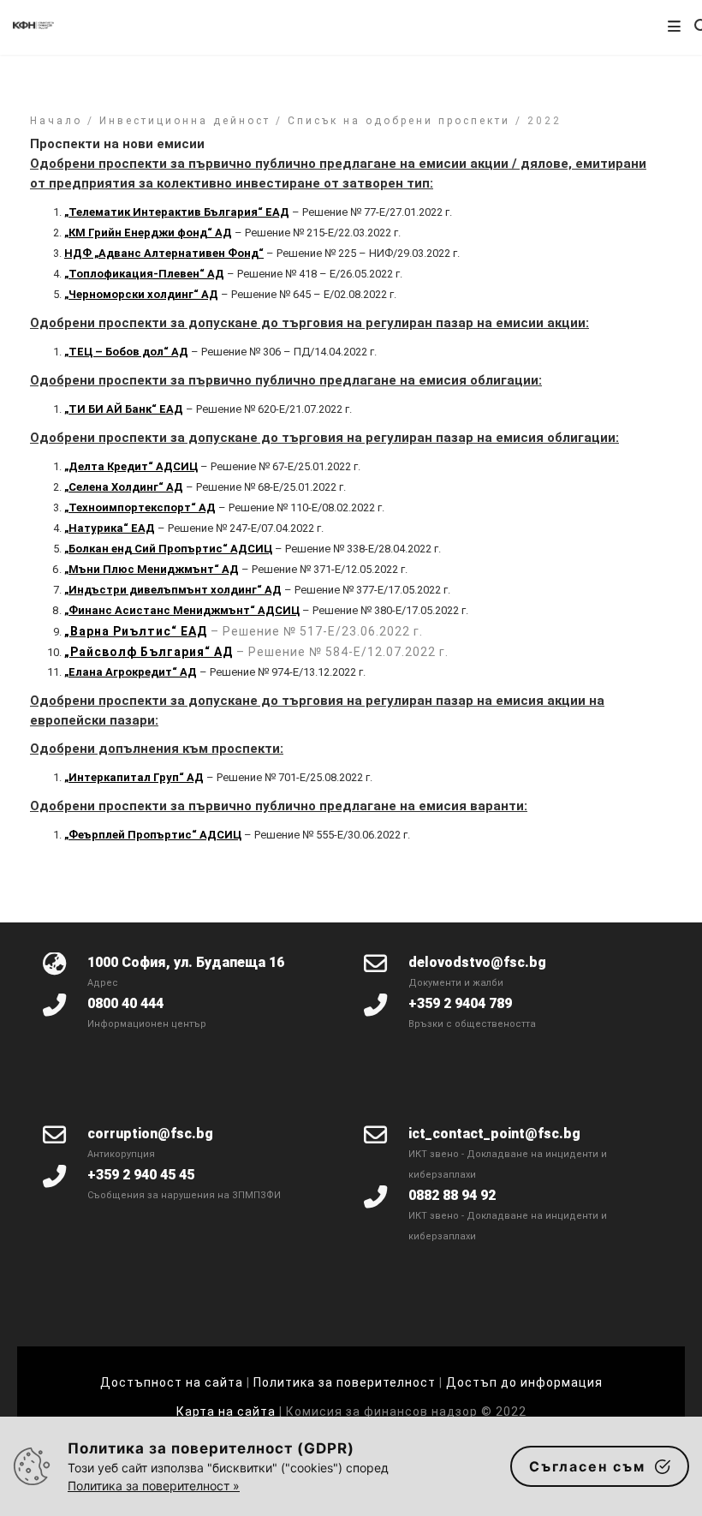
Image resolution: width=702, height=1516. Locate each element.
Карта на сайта (227, 1411)
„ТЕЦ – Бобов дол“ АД (126, 351)
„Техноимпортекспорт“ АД (140, 507)
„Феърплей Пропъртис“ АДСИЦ (152, 834)
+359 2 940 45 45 (140, 1175)
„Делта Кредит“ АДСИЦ (131, 466)
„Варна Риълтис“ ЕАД (135, 631)
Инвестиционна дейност (185, 121)
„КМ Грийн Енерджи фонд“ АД (148, 232)
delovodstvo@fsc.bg (477, 962)
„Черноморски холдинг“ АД (141, 294)
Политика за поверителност (344, 1382)
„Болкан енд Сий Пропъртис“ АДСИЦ (168, 548)
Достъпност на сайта (171, 1382)
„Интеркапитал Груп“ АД (134, 777)
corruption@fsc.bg (150, 1133)
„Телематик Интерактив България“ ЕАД (176, 212)
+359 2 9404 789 (460, 1003)
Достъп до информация (524, 1382)
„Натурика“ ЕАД (109, 528)
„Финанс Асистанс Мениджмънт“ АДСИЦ (182, 610)
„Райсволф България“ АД (148, 652)
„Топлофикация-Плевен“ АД (144, 273)
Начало (56, 121)
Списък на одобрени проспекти (399, 121)
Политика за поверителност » (154, 1485)
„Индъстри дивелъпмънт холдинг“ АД (173, 589)
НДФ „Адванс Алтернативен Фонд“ (164, 253)
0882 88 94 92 (452, 1195)
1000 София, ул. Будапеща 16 (185, 962)
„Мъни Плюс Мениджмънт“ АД (151, 569)
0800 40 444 (125, 1003)
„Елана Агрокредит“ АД (130, 671)
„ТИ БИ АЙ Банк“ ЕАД (123, 409)
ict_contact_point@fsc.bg (494, 1133)
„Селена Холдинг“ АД (123, 486)
